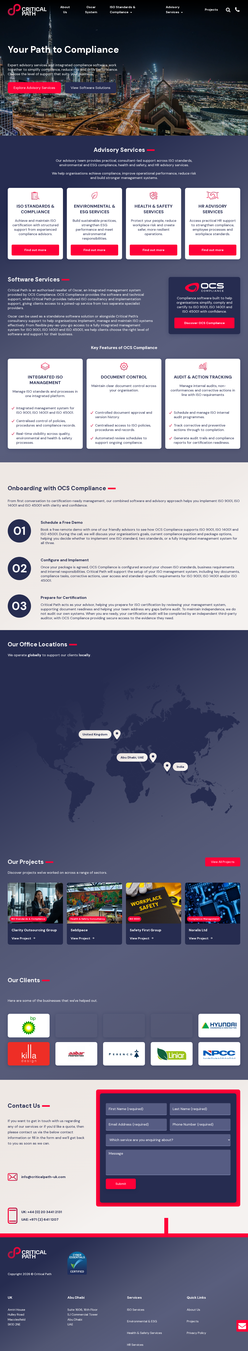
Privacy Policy (196, 1333)
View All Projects (222, 862)
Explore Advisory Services (34, 87)
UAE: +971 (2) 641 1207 (40, 1219)
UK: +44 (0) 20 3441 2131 (41, 1212)
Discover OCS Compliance (204, 323)
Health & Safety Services (144, 1333)
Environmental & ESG (142, 1321)
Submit (120, 1184)
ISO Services (135, 1310)
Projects (193, 1321)
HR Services (135, 1345)
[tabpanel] (45, 404)
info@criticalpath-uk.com (43, 1177)
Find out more (35, 250)
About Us (193, 1310)
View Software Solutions (90, 87)
